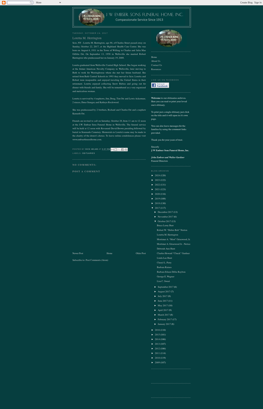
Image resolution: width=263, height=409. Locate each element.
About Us (155, 61)
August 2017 (164, 291)
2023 (157, 180)
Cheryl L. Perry (164, 262)
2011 (157, 353)
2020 (157, 193)
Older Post (141, 253)
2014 (157, 339)
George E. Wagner (165, 276)
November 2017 (166, 216)
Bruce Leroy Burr (165, 225)
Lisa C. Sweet (163, 281)
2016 (157, 329)
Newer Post (77, 253)
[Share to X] (119, 149)
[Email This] (112, 149)
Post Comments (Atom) (97, 260)
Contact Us (156, 65)
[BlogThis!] (116, 149)
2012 (157, 348)
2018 (157, 203)
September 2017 (166, 286)
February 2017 (165, 319)
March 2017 (164, 314)
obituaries (88, 153)
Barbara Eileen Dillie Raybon (171, 271)
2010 (157, 357)
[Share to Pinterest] (126, 149)
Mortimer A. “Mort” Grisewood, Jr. (173, 239)
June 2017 (163, 300)
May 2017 (163, 305)
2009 (157, 362)
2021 (157, 189)
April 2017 (163, 310)
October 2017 (165, 221)
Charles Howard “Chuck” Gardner (173, 253)
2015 (157, 334)
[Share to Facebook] (122, 149)
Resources (156, 69)
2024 (157, 175)
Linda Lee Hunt (164, 257)
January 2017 (164, 324)
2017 (157, 207)
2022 (157, 184)
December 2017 (166, 212)
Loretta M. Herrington (167, 234)
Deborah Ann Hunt (166, 248)
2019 (157, 198)
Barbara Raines (164, 267)
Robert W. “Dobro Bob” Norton (172, 230)
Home (109, 253)
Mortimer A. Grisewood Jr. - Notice (173, 244)
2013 (157, 343)
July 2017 (163, 296)
